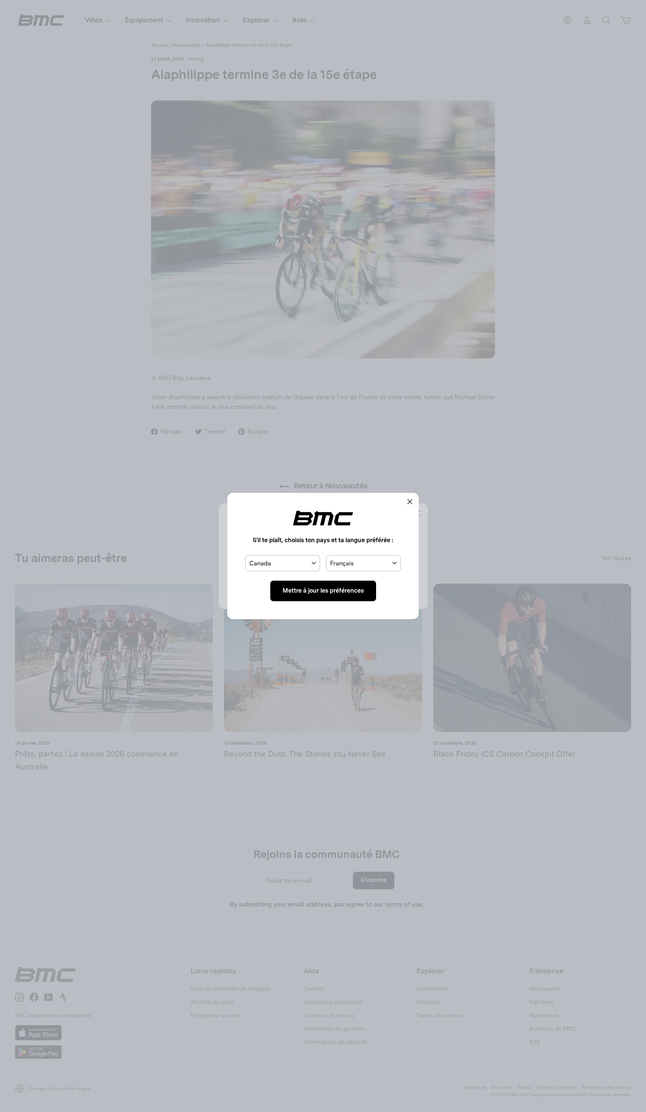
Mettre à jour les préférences (323, 590)
